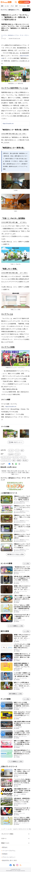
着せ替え (25, 460)
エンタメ (7, 6)
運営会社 (4, 847)
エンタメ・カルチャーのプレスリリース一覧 (19, 829)
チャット (23, 457)
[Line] (16, 464)
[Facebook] (9, 464)
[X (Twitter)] (13, 464)
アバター (17, 454)
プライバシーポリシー (8, 857)
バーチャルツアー (6, 460)
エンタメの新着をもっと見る (15, 626)
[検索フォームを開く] (16, 2)
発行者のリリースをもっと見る (15, 554)
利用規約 (4, 854)
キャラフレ (16, 457)
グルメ (12, 6)
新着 (2, 6)
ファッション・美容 (24, 6)
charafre (11, 454)
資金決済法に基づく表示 (9, 860)
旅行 (16, 6)
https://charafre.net (8, 123)
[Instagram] (17, 865)
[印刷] (19, 464)
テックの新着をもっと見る (15, 761)
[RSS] (20, 865)
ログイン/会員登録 (24, 2)
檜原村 (19, 460)
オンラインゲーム (6, 457)
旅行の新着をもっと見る (15, 693)
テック (17, 450)
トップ (3, 829)
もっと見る (26, 563)
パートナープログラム (8, 850)
